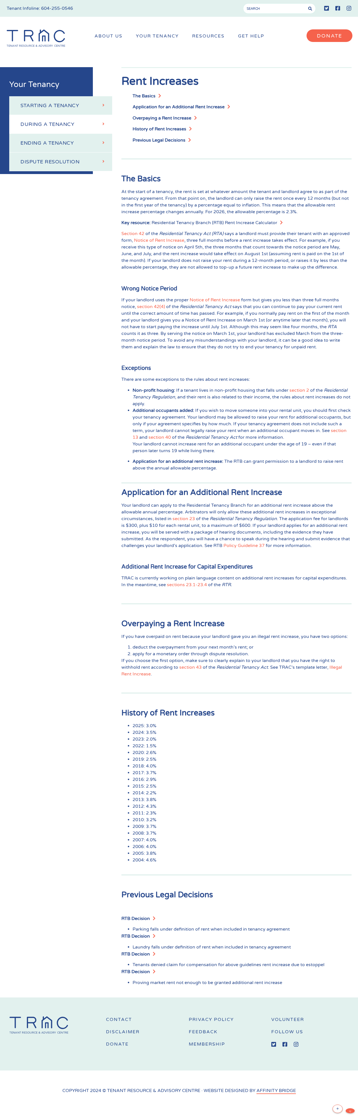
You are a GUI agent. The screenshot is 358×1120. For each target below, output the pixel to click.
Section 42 (132, 233)
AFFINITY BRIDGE (276, 1090)
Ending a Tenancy (47, 143)
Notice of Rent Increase (159, 240)
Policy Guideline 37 (244, 545)
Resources (208, 36)
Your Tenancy (157, 36)
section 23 (184, 519)
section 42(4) (151, 306)
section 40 (160, 437)
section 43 (190, 667)
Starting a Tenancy (49, 105)
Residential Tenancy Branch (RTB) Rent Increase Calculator (214, 223)
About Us (109, 36)
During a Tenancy (47, 124)
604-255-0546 (57, 8)
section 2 (299, 390)
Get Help (251, 36)
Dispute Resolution (49, 162)
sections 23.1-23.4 (187, 585)
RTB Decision (135, 918)
